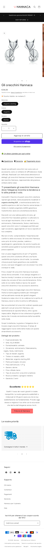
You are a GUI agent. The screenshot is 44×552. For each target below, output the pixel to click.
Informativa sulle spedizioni (13, 546)
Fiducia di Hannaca (22, 411)
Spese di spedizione (16, 92)
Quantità (4, 124)
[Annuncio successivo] (40, 15)
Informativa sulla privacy (12, 543)
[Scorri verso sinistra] (17, 81)
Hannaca (16, 540)
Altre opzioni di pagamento (22, 146)
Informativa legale (35, 546)
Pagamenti (8, 494)
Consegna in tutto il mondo (14, 447)
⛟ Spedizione (7, 161)
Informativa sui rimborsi (28, 540)
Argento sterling (10, 104)
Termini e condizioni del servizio (31, 543)
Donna (6, 120)
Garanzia (7, 499)
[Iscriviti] (37, 523)
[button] (4, 7)
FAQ (5, 508)
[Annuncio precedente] (4, 15)
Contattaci (8, 490)
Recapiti (26, 546)
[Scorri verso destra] (26, 81)
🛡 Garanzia (18, 161)
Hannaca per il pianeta (12, 503)
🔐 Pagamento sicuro (32, 161)
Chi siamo (7, 485)
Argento (7, 112)
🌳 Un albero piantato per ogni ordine (16, 154)
